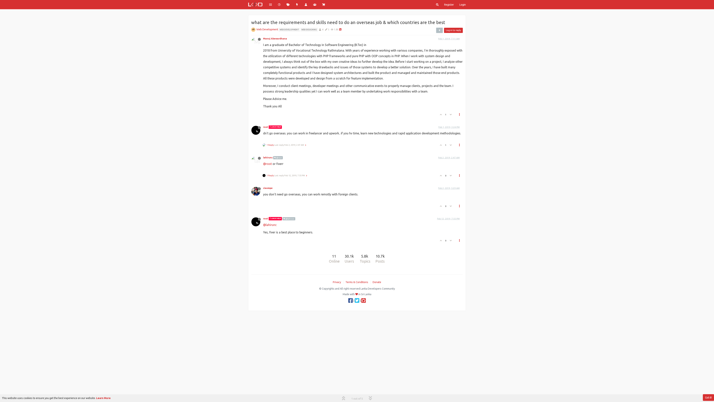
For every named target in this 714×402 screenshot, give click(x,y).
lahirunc (268, 157)
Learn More (103, 398)
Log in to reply (453, 30)
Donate (377, 282)
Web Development (267, 29)
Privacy (337, 282)
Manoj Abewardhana (275, 38)
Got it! (708, 397)
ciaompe (268, 188)
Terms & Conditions (356, 282)
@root (279, 158)
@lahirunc (289, 219)
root (265, 127)
